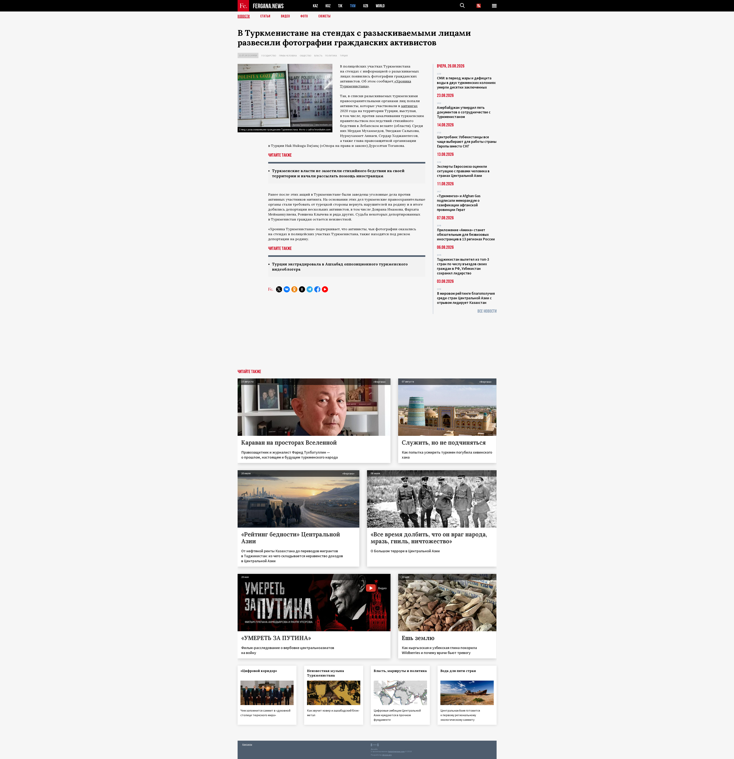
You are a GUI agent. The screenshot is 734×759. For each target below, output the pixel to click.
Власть (318, 55)
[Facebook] (317, 289)
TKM (353, 5)
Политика (331, 55)
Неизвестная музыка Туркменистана (325, 673)
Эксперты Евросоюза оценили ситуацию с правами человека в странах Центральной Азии (463, 171)
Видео (285, 16)
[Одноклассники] (294, 289)
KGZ (328, 5)
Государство (268, 55)
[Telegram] (310, 289)
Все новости (487, 311)
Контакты (247, 744)
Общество (305, 55)
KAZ (315, 5)
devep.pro (387, 755)
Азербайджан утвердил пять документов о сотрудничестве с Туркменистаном (463, 112)
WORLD (380, 5)
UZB (365, 5)
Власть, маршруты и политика (400, 671)
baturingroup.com (396, 751)
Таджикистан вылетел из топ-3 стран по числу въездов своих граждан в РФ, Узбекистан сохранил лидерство (463, 266)
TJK (340, 5)
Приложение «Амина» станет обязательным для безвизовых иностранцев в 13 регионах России (466, 234)
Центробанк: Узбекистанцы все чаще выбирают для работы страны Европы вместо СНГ (466, 141)
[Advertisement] (367, 341)
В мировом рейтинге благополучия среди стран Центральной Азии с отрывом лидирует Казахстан (466, 298)
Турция (344, 55)
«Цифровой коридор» (258, 671)
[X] (279, 289)
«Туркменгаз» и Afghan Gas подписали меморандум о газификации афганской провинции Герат (459, 203)
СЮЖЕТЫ (324, 16)
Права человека (288, 55)
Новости (244, 16)
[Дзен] (302, 289)
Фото (304, 16)
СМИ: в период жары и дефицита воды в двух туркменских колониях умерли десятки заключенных (466, 82)
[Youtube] (325, 289)
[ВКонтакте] (287, 289)
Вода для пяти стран (458, 671)
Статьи (265, 16)
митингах (409, 106)
